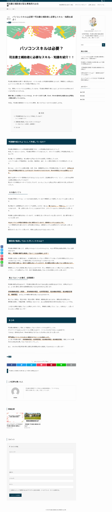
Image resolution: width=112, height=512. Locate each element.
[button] (11, 364)
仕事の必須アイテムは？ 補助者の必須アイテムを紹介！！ (92, 73)
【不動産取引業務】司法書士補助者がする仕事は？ (92, 68)
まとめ (18, 127)
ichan (15, 397)
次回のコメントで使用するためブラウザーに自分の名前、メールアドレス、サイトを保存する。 (35, 490)
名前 (11, 472)
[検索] (104, 1)
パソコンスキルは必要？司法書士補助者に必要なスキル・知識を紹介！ (92, 57)
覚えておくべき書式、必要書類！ (27, 124)
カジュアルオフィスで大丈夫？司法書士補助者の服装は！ (92, 79)
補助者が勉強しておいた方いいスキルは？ (28, 121)
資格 (83, 99)
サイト (11, 484)
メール (11, 478)
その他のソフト (22, 118)
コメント (12, 452)
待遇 (9, 22)
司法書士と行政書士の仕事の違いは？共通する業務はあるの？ (92, 63)
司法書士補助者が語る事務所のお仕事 (23, 5)
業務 (83, 96)
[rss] (102, 1)
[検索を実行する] (103, 45)
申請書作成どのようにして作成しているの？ (29, 116)
